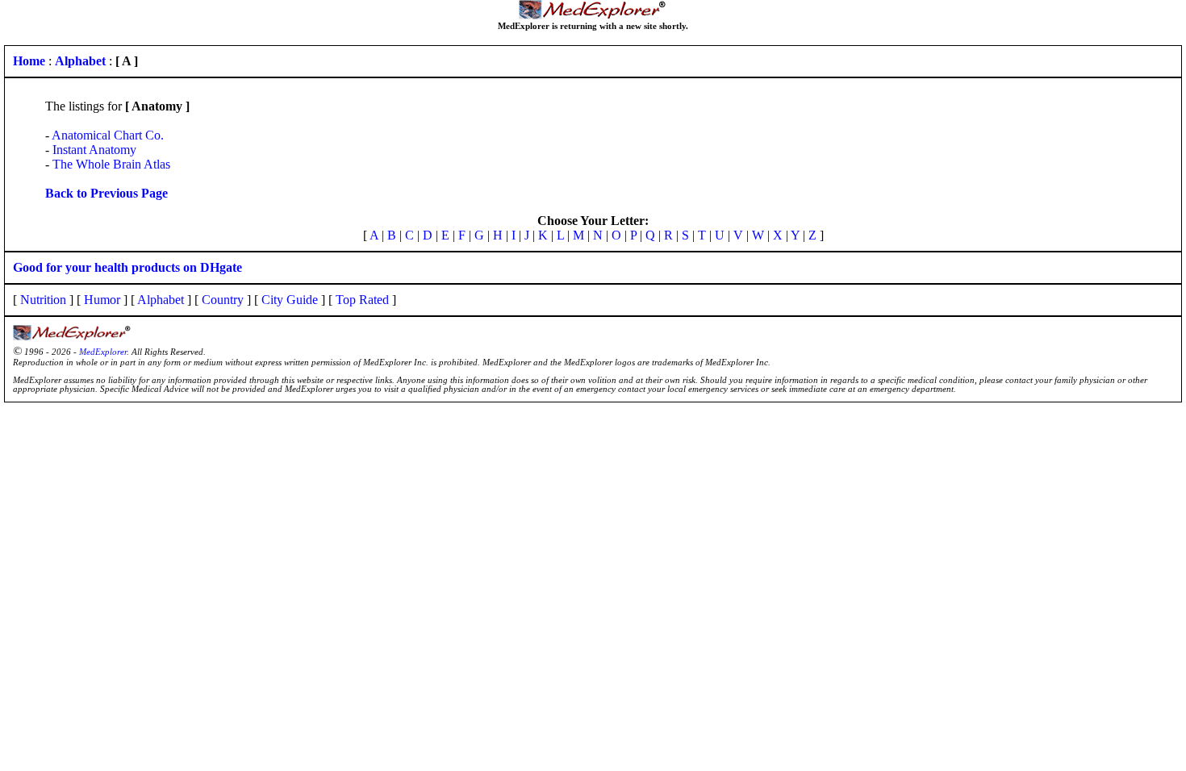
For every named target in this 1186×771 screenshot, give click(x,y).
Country (223, 299)
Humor (102, 299)
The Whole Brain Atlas (111, 164)
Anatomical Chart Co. (108, 135)
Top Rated (362, 299)
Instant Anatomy (94, 149)
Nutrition (43, 299)
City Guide (289, 299)
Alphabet (160, 299)
